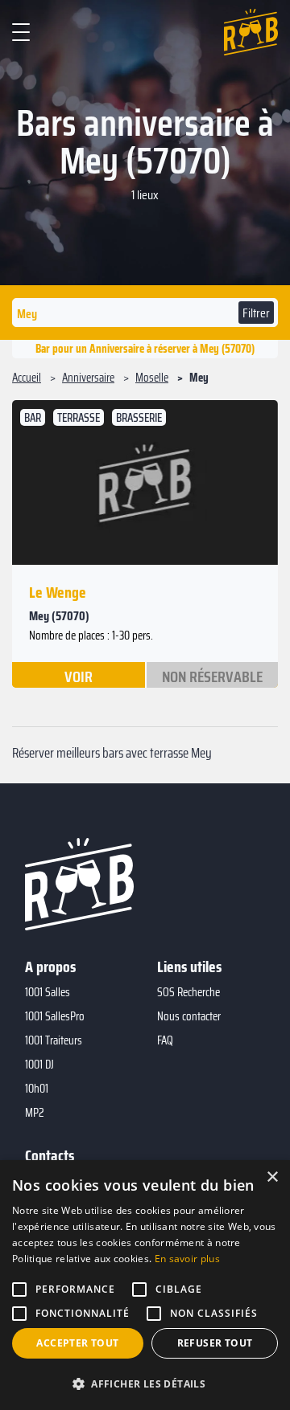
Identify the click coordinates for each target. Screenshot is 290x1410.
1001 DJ (39, 1064)
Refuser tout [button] (215, 1343)
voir (78, 676)
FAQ (165, 1040)
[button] (145, 1383)
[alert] (145, 1285)
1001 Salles (47, 992)
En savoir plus (187, 1258)
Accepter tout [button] (77, 1343)
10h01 (36, 1088)
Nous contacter (189, 1016)
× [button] (272, 1177)
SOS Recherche (188, 992)
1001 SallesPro (55, 1016)
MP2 (34, 1112)
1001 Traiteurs (53, 1040)
